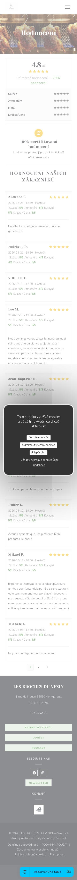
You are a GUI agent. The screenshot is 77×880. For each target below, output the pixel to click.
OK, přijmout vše (38, 437)
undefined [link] (39, 465)
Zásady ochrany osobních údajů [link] (40, 460)
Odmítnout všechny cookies (38, 445)
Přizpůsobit (38, 452)
